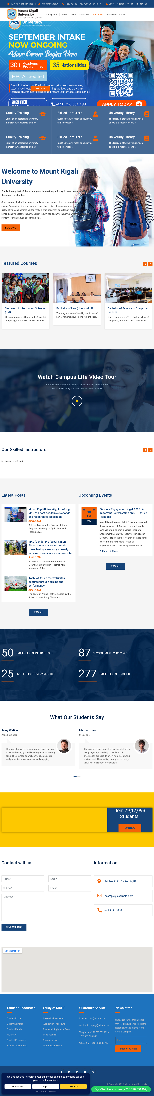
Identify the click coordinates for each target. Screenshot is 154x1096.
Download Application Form (56, 1029)
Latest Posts (97, 14)
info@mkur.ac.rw (50, 4)
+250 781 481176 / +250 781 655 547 (83, 4)
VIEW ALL (38, 612)
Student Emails (14, 1029)
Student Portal (14, 1018)
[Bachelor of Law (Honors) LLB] (26, 288)
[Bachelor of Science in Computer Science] (77, 288)
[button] (121, 1089)
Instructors (84, 14)
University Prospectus (54, 1018)
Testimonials (111, 14)
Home (64, 14)
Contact (122, 14)
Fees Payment (50, 1034)
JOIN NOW (130, 828)
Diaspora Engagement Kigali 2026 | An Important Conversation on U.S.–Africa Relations (123, 513)
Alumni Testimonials (17, 1045)
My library (11, 1034)
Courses (73, 14)
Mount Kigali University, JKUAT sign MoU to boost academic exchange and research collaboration (50, 513)
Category (50, 14)
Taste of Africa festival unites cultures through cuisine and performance (47, 581)
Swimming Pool (51, 1040)
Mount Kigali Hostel (52, 1045)
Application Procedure (54, 1023)
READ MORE (10, 228)
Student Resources (16, 1040)
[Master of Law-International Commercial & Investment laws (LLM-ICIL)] (128, 288)
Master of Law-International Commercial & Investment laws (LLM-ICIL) (126, 312)
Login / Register (116, 4)
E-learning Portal (15, 1023)
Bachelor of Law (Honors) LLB (23, 308)
